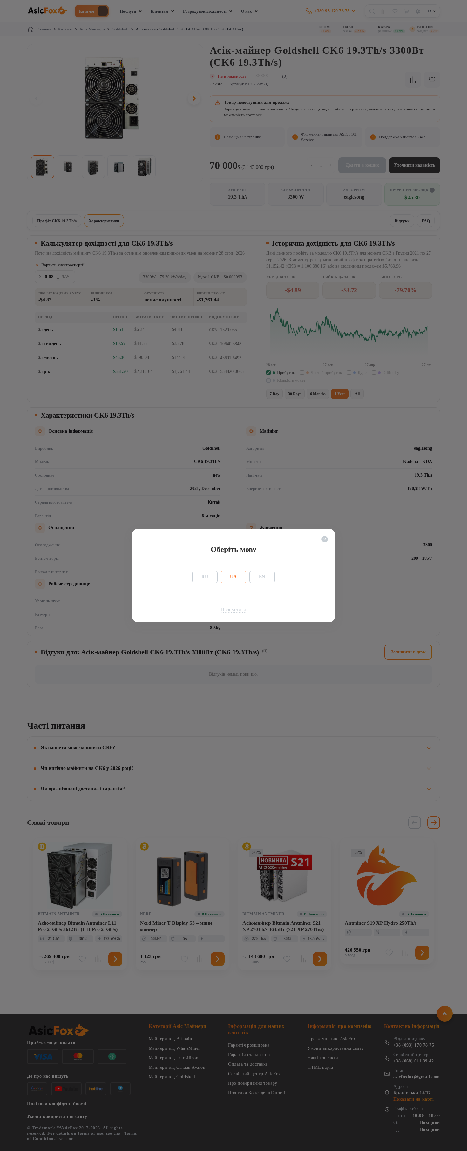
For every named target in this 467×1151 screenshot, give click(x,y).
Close (324, 539)
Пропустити (233, 609)
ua (233, 576)
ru (204, 576)
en (262, 576)
